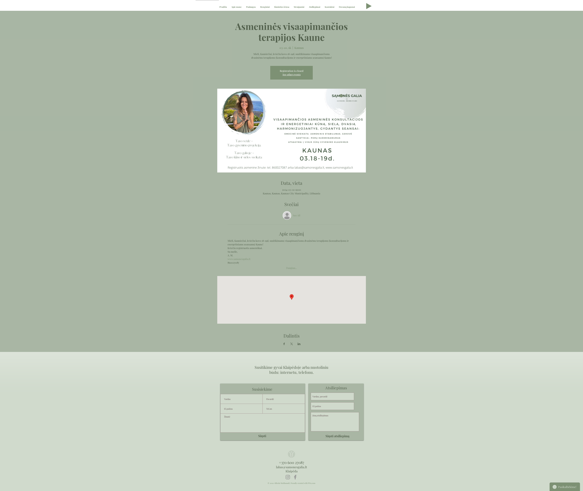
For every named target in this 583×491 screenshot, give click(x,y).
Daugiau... (291, 267)
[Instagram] (288, 477)
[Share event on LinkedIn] (299, 344)
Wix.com (311, 483)
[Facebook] (295, 477)
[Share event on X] (291, 344)
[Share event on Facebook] (284, 344)
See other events (292, 74)
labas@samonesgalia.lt (291, 467)
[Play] (369, 6)
